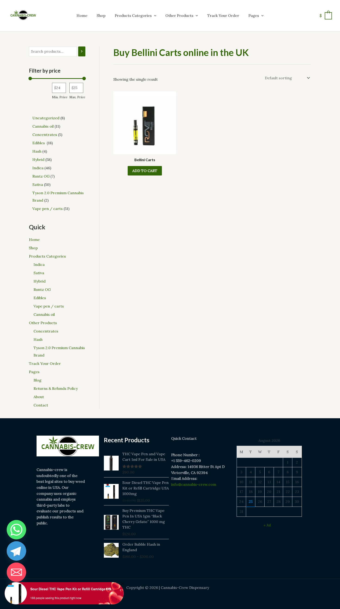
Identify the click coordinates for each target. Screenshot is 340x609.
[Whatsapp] (16, 529)
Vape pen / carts (49, 306)
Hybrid (40, 281)
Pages (253, 15)
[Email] (16, 572)
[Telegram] (16, 551)
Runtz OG (42, 289)
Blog (37, 380)
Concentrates (46, 331)
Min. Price (60, 97)
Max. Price (77, 97)
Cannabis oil (44, 314)
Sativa (39, 273)
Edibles (40, 297)
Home (82, 15)
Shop (101, 15)
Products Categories (133, 15)
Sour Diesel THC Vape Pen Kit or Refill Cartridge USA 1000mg (73, 589)
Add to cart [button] (144, 170)
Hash (38, 339)
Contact (41, 405)
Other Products (179, 15)
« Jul (267, 525)
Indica (39, 264)
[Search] (81, 51)
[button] (154, 15)
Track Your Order (223, 15)
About (39, 396)
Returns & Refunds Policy (56, 388)
